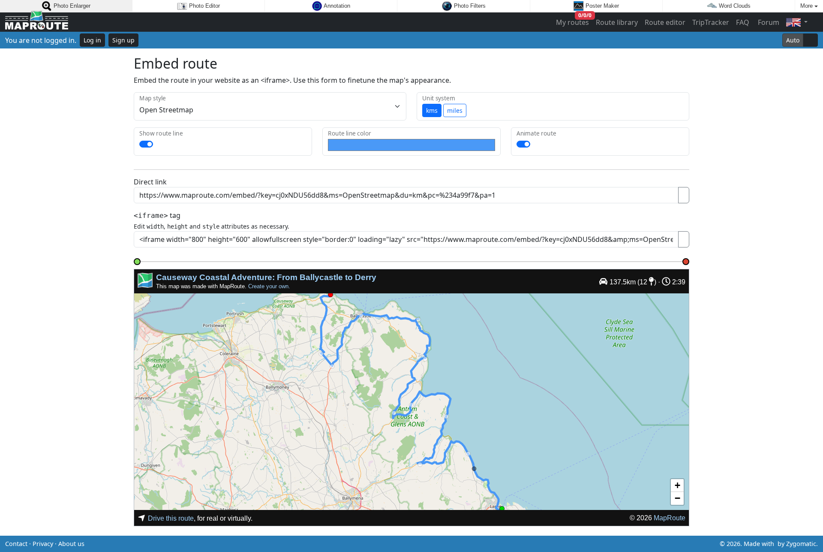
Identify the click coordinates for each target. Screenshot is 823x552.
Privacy (43, 544)
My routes (573, 20)
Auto (792, 40)
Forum (767, 22)
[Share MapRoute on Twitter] (398, 544)
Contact (16, 544)
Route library (617, 22)
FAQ (742, 22)
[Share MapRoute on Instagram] (425, 544)
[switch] (146, 144)
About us (71, 544)
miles (455, 110)
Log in (92, 40)
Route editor (665, 22)
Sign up (123, 40)
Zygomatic (801, 544)
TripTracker (710, 22)
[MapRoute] (36, 22)
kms (432, 110)
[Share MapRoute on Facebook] (411, 544)
